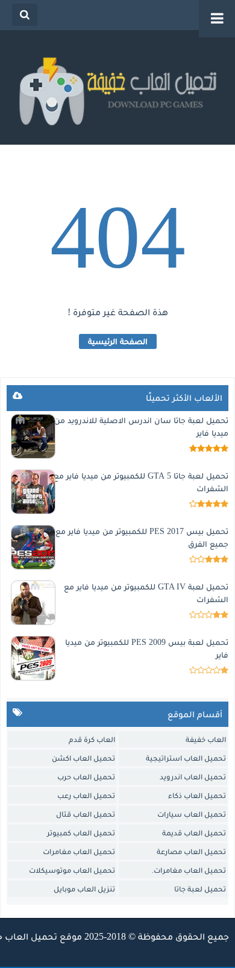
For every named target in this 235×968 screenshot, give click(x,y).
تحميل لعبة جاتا (200, 888)
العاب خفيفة (206, 739)
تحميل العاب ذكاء (197, 795)
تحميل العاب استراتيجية (186, 757)
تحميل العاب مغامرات (79, 851)
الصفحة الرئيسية (118, 341)
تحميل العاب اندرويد (193, 776)
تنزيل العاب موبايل (84, 888)
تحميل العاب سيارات (191, 814)
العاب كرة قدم (92, 739)
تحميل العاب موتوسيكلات (72, 870)
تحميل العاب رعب (86, 795)
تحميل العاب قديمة (194, 832)
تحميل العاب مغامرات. (189, 870)
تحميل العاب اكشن (83, 757)
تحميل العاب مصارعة (191, 851)
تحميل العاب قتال (85, 814)
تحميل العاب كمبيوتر (81, 832)
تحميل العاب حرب (86, 776)
